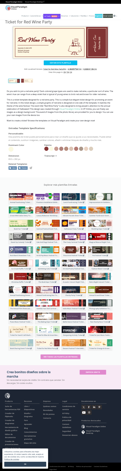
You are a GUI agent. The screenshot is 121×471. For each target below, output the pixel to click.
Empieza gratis (93, 372)
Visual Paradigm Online (69, 109)
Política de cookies (11, 459)
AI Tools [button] (50, 16)
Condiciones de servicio (57, 466)
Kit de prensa (48, 414)
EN (65, 72)
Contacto (47, 418)
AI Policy (65, 413)
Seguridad (66, 431)
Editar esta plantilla (60, 63)
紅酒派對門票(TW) (75, 69)
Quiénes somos (49, 406)
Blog (26, 428)
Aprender (28, 424)
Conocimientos (30, 432)
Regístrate (98, 16)
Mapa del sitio (30, 443)
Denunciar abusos (70, 435)
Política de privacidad (83, 466)
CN (71, 72)
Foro (26, 420)
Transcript (49, 155)
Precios (91, 16)
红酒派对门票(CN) (90, 69)
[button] (36, 16)
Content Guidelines (100, 466)
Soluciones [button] (74, 16)
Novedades (48, 410)
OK (25, 464)
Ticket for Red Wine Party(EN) (54, 69)
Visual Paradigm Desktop (34, 2)
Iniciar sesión (108, 16)
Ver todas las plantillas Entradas (60, 357)
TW (67, 72)
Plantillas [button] (83, 16)
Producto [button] (24, 16)
